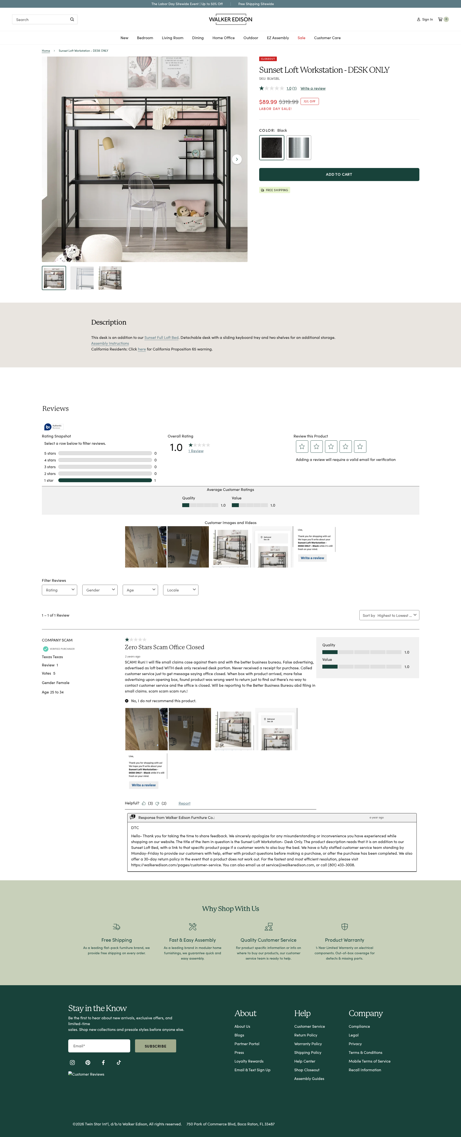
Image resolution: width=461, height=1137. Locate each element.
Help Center (304, 1061)
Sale (301, 37)
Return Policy (305, 1034)
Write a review (313, 88)
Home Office (223, 39)
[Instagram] (72, 1063)
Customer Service (309, 1026)
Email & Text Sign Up (252, 1069)
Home (46, 50)
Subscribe (155, 1046)
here (142, 348)
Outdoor (250, 39)
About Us (242, 1026)
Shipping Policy (307, 1052)
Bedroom (145, 39)
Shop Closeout (306, 1069)
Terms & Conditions (365, 1052)
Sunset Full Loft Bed (161, 337)
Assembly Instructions (110, 343)
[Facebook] (103, 1063)
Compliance (359, 1026)
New (124, 39)
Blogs (239, 1034)
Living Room (172, 39)
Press (239, 1052)
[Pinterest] (87, 1063)
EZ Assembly (278, 39)
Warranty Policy (308, 1043)
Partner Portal (246, 1043)
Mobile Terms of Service (370, 1061)
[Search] (72, 19)
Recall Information (365, 1069)
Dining (198, 39)
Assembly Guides (309, 1078)
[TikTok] (118, 1063)
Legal (354, 1034)
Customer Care (327, 37)
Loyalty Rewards (249, 1061)
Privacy (355, 1043)
